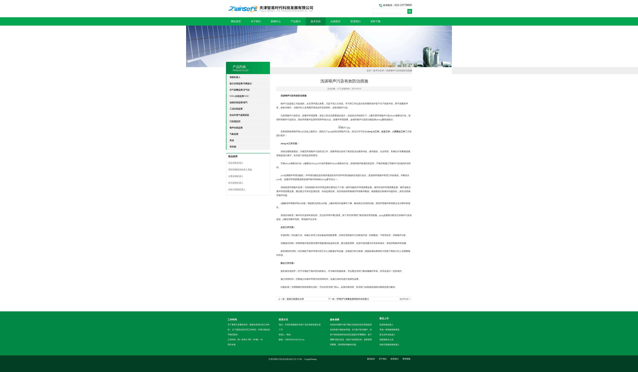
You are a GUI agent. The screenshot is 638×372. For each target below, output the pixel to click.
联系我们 (356, 21)
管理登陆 (406, 359)
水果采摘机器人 (235, 176)
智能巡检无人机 (386, 339)
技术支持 (316, 21)
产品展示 (296, 21)
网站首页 (236, 21)
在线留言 (336, 21)
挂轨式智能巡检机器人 (389, 344)
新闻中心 (276, 21)
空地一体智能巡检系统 (389, 329)
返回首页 (371, 359)
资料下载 (375, 21)
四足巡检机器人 (235, 163)
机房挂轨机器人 (386, 324)
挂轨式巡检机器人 (237, 189)
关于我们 (256, 21)
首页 (369, 70)
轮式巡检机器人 (235, 183)
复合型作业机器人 (387, 334)
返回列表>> (405, 299)
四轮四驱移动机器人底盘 (240, 169)
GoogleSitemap (310, 359)
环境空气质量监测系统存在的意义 (353, 299)
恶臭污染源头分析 (295, 299)
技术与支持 (378, 70)
